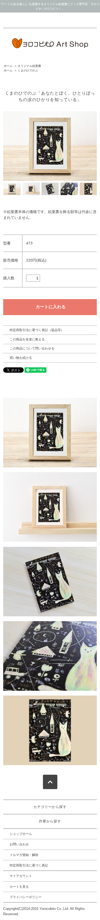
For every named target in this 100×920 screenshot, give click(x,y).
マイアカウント (21, 876)
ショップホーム (21, 834)
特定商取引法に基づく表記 (29, 865)
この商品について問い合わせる (32, 348)
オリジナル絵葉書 (29, 65)
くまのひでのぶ (28, 70)
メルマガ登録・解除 (24, 855)
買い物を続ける (21, 358)
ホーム (8, 65)
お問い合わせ (19, 844)
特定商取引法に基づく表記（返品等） (37, 330)
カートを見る (19, 887)
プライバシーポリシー (26, 897)
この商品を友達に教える (27, 339)
